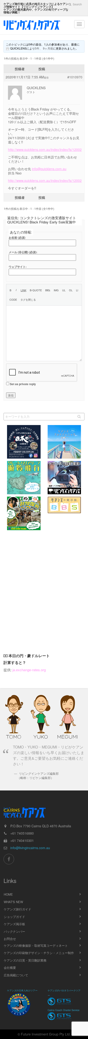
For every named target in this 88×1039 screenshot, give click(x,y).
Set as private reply (23, 384)
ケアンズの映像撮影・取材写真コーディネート (36, 945)
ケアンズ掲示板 (14, 924)
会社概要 (10, 967)
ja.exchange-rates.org (29, 669)
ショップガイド (14, 916)
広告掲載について (16, 975)
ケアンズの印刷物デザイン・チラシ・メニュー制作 (39, 953)
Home (8, 894)
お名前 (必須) (17, 237)
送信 (11, 395)
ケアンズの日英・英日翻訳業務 (25, 960)
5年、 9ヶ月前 (44, 48)
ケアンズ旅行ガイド (17, 909)
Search (77, 4)
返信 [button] (46, 77)
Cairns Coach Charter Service (64, 1010)
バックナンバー (14, 931)
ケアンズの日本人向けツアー (22, 990)
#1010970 (74, 77)
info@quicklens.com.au (49, 168)
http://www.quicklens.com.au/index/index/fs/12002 (45, 149)
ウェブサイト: (18, 267)
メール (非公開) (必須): (23, 252)
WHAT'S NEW (13, 902)
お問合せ (10, 938)
